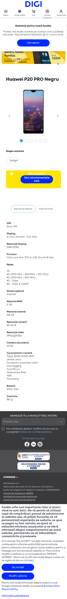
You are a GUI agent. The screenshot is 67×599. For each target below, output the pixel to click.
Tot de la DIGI (19, 13)
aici (31, 560)
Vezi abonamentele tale (37, 179)
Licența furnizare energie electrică (19, 500)
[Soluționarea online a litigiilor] (33, 466)
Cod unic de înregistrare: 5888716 (18, 493)
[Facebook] (27, 444)
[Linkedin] (33, 444)
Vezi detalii (33, 42)
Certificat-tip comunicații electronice (20, 496)
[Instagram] (40, 444)
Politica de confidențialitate (35, 432)
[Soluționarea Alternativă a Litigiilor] (33, 456)
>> (61, 421)
